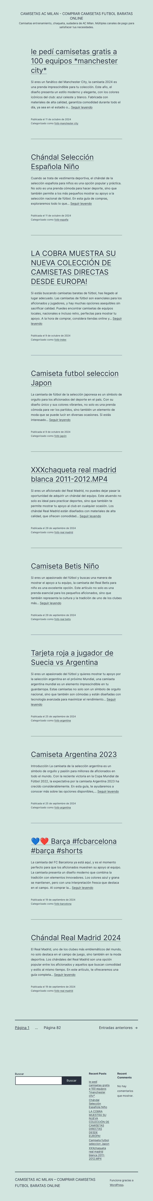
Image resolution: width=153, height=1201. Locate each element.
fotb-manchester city (66, 123)
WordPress (116, 1185)
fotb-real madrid (63, 532)
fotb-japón (60, 435)
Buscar (19, 1073)
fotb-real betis (62, 619)
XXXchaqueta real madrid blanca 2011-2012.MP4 (97, 1153)
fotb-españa (61, 219)
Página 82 (52, 1028)
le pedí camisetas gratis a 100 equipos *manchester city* (74, 61)
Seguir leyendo (81, 107)
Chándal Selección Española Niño (98, 1103)
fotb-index (60, 339)
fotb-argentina (62, 720)
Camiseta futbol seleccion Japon (99, 1142)
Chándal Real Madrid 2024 (76, 937)
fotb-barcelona (62, 903)
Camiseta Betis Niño (65, 566)
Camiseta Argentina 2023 (74, 754)
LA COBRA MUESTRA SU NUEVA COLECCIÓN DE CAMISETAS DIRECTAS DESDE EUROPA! (99, 1123)
